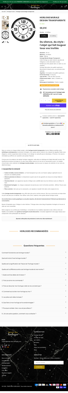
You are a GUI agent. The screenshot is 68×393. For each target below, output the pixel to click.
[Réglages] (61, 6)
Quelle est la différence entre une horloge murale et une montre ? (23, 269)
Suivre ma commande (40, 347)
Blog (35, 350)
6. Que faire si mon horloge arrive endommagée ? (18, 302)
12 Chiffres (53, 36)
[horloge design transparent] (5, 25)
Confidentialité (6, 363)
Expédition (5, 368)
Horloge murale (11, 11)
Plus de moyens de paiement (53, 109)
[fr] (3, 347)
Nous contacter (6, 358)
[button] (65, 6)
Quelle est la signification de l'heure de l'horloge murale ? (20, 264)
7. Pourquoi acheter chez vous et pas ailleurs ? (17, 308)
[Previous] (12, 29)
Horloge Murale (38, 335)
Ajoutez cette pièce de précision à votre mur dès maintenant (34, 218)
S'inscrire (39, 367)
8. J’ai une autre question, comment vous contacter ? (19, 314)
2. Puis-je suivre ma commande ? (12, 280)
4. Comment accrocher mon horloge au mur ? (17, 291)
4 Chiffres (44, 36)
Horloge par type (38, 337)
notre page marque (57, 211)
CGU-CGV (5, 370)
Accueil (3, 11)
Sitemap (4, 375)
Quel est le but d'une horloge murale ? (14, 258)
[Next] (33, 29)
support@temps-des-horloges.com (11, 341)
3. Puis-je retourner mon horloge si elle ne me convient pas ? (21, 286)
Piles (35, 345)
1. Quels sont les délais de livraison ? (13, 275)
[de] (8, 347)
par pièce (36, 342)
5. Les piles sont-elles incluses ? (12, 297)
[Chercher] (5, 6)
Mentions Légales (7, 373)
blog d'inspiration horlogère (50, 204)
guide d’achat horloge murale (50, 195)
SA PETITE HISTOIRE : (34, 145)
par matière (37, 340)
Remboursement (6, 365)
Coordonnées (5, 360)
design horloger (23, 159)
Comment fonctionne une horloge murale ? (16, 253)
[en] (5, 347)
